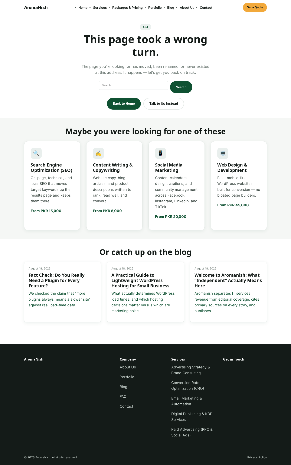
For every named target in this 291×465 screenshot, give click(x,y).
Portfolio (155, 8)
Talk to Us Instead (163, 103)
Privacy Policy (257, 457)
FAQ (123, 396)
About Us (187, 8)
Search (181, 87)
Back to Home (124, 103)
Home (83, 8)
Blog (170, 8)
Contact (206, 8)
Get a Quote (255, 7)
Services (100, 8)
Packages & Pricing (127, 8)
